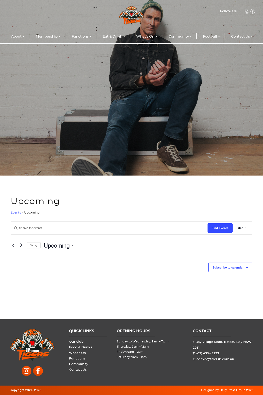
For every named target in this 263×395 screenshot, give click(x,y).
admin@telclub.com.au (215, 359)
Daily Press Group (232, 390)
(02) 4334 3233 (207, 353)
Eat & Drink (112, 36)
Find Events (220, 228)
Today (33, 245)
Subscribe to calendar (228, 267)
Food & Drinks (80, 347)
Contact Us (240, 36)
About (16, 36)
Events (16, 212)
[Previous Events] (13, 245)
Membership (47, 36)
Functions (80, 36)
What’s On (145, 36)
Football (210, 36)
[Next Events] (21, 245)
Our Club (76, 341)
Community (178, 36)
